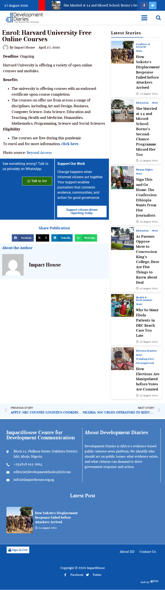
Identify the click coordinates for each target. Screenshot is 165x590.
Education (142, 102)
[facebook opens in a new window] (144, 5)
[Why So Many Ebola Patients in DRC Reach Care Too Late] (122, 305)
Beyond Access (39, 152)
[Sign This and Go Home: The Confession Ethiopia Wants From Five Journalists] (122, 177)
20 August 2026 (149, 288)
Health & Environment (144, 298)
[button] (23, 238)
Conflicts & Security (143, 45)
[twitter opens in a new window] (152, 5)
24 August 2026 (149, 93)
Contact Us (148, 552)
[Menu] (144, 17)
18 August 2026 (149, 341)
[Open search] (158, 17)
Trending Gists (145, 359)
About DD (127, 552)
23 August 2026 (149, 221)
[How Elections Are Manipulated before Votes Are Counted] (122, 358)
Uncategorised (145, 363)
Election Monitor (147, 350)
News (139, 51)
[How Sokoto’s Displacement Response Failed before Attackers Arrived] (122, 52)
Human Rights (145, 169)
